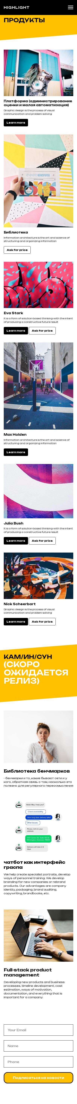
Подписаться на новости (38, 1078)
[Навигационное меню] (70, 7)
